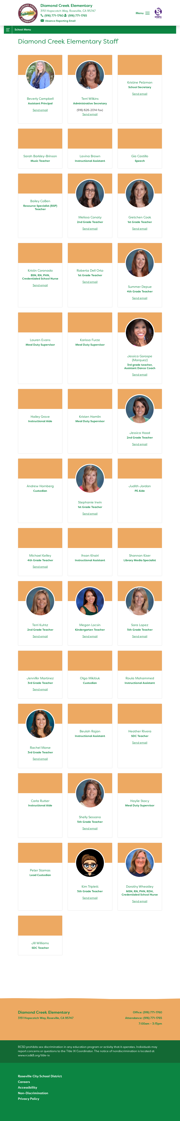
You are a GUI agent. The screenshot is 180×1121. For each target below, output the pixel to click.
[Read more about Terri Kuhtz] (40, 613)
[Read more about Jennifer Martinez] (40, 675)
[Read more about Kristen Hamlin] (90, 421)
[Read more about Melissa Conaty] (90, 206)
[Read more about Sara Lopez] (140, 613)
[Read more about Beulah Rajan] (90, 736)
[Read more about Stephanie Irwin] (90, 491)
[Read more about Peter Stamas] (40, 876)
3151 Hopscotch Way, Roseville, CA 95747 (68, 11)
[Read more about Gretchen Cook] (140, 206)
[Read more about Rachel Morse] (40, 736)
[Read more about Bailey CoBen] (40, 206)
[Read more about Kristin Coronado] (40, 275)
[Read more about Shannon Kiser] (140, 552)
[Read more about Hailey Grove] (40, 421)
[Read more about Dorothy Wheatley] (140, 876)
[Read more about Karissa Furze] (90, 348)
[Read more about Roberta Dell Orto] (90, 275)
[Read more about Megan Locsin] (90, 613)
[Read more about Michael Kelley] (40, 552)
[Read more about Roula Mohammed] (140, 675)
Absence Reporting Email (60, 20)
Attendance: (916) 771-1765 (143, 1018)
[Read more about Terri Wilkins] (90, 89)
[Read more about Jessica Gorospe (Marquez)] (140, 348)
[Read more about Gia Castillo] (140, 148)
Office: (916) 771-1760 (147, 1012)
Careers (24, 1082)
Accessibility (27, 1087)
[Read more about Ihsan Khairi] (90, 552)
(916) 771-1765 (77, 15)
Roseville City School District (40, 1076)
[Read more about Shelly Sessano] (90, 805)
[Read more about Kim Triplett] (90, 876)
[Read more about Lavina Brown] (90, 148)
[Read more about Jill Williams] (40, 935)
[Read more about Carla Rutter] (40, 805)
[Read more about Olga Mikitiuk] (90, 675)
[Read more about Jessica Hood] (140, 421)
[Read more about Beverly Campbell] (40, 89)
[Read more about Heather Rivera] (140, 736)
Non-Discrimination (33, 1093)
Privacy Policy (28, 1099)
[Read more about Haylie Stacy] (140, 805)
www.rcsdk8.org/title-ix (34, 1055)
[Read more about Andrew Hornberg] (40, 491)
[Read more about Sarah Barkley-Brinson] (40, 148)
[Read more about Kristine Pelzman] (140, 89)
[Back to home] (28, 13)
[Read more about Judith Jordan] (140, 491)
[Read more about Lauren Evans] (40, 348)
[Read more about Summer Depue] (140, 275)
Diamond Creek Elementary (66, 5)
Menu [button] (140, 13)
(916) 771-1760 (53, 15)
